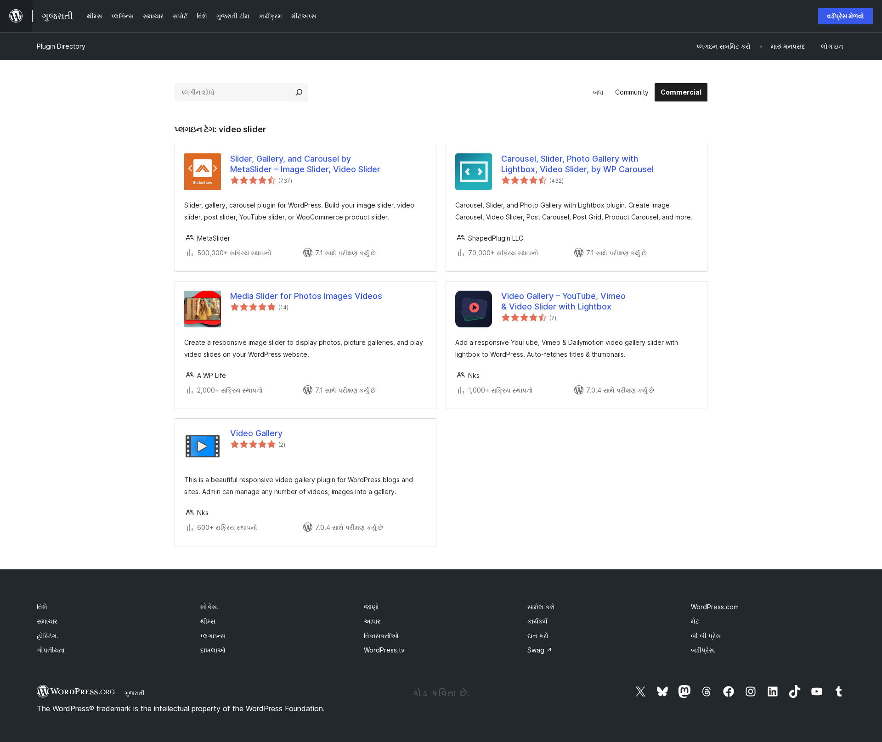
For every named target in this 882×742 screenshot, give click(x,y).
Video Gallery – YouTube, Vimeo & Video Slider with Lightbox (563, 301)
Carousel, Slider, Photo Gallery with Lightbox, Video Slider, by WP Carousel (577, 164)
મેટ (695, 621)
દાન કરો (537, 636)
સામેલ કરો (541, 607)
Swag (539, 650)
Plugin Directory (61, 46)
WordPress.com (715, 607)
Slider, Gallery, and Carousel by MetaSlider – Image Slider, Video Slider (305, 164)
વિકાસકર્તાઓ (381, 636)
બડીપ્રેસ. (703, 650)
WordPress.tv (384, 650)
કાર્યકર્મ (537, 621)
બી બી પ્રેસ (706, 636)
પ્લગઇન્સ (213, 636)
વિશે (42, 607)
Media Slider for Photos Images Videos (306, 296)
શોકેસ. (209, 607)
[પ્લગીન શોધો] (299, 92)
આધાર (372, 621)
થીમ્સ (207, 621)
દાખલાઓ (213, 650)
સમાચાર (47, 621)
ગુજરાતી (134, 693)
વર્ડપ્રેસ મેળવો (845, 16)
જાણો (371, 607)
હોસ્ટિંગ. (47, 636)
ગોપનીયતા (50, 650)
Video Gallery (256, 433)
